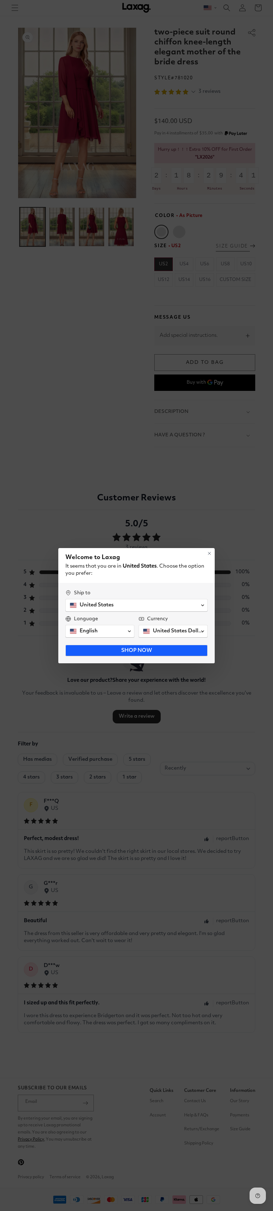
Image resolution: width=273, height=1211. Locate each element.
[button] (136, 605)
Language (86, 618)
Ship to (82, 592)
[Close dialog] (209, 553)
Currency (157, 618)
